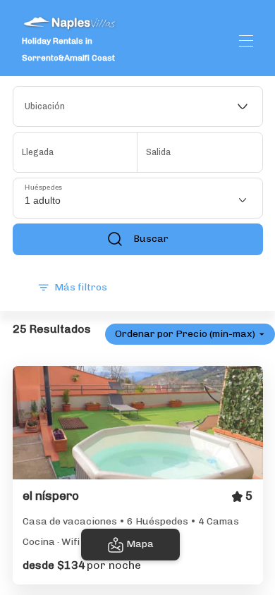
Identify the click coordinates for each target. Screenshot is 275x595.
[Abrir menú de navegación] (246, 41)
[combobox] (138, 106)
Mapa (140, 544)
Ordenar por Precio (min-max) (185, 334)
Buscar (151, 239)
